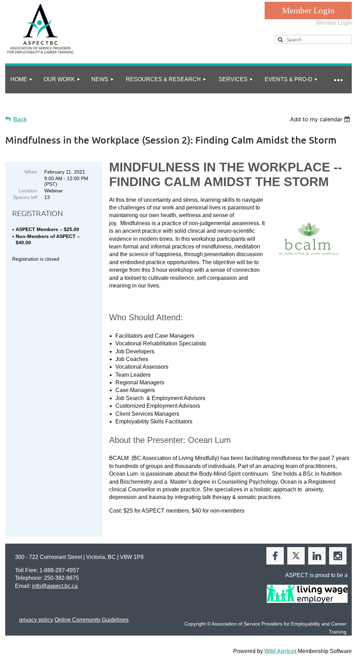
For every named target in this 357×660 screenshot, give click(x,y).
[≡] (338, 79)
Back (20, 119)
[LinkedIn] (317, 556)
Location (27, 190)
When (30, 172)
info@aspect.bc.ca (55, 586)
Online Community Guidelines (91, 620)
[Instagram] (338, 556)
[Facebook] (275, 556)
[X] (296, 556)
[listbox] (321, 119)
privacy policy (36, 620)
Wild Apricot (280, 651)
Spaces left (25, 197)
